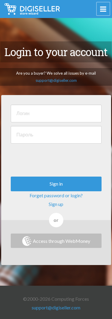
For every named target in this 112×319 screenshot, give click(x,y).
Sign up (56, 204)
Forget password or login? (56, 195)
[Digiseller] (32, 9)
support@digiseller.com (56, 80)
